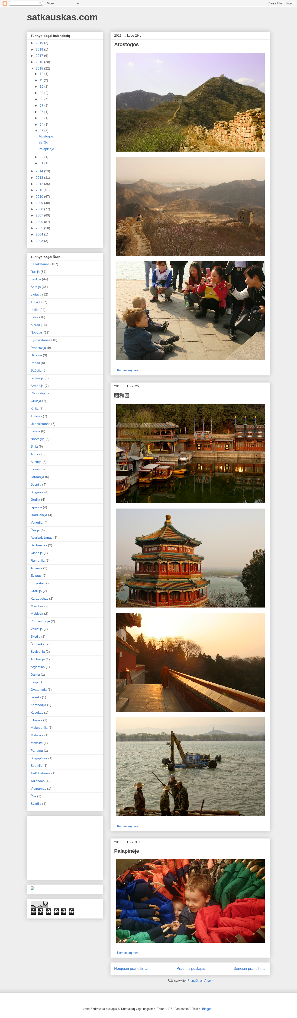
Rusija (35, 272)
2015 (40, 68)
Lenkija (36, 279)
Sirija (34, 446)
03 (42, 131)
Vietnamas (38, 788)
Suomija (36, 765)
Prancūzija (38, 348)
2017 (40, 55)
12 (42, 74)
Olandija (37, 553)
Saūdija (36, 370)
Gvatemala (39, 689)
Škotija (35, 636)
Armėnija (37, 386)
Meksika (37, 743)
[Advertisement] (65, 846)
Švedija (36, 803)
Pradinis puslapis (191, 968)
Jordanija (37, 477)
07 (42, 105)
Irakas (35, 469)
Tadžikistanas (40, 773)
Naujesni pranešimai (131, 968)
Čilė (33, 796)
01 (42, 163)
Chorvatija (38, 393)
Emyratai (37, 583)
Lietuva (36, 294)
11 (42, 80)
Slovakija (37, 378)
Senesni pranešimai (249, 968)
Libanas (36, 720)
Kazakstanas (40, 264)
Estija (35, 682)
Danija (35, 674)
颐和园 (121, 395)
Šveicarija (38, 651)
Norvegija (38, 439)
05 (42, 118)
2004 (40, 234)
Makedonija (39, 727)
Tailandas (38, 781)
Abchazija (38, 659)
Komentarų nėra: (128, 370)
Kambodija (38, 705)
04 (42, 124)
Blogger (207, 1009)
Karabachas (39, 598)
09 (42, 93)
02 (42, 157)
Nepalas (37, 332)
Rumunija (38, 560)
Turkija (35, 302)
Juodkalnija (39, 515)
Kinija (35, 408)
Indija (35, 310)
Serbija (36, 287)
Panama (37, 750)
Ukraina (36, 355)
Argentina (38, 667)
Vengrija (36, 522)
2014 (40, 171)
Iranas (35, 363)
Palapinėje (126, 851)
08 (42, 99)
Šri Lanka (38, 644)
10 (42, 86)
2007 (40, 215)
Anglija (35, 454)
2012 (40, 184)
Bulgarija (37, 492)
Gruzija (36, 401)
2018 (40, 49)
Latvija (35, 431)
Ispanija (36, 507)
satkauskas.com (62, 17)
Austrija (36, 462)
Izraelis (36, 697)
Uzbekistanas (40, 424)
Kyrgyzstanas (40, 340)
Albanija (36, 568)
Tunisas (36, 416)
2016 (40, 62)
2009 (40, 203)
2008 (40, 209)
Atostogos (126, 44)
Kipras (35, 325)
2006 (40, 222)
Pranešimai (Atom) (200, 980)
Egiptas (36, 575)
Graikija (36, 591)
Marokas (37, 606)
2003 (40, 241)
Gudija (35, 499)
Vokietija (37, 629)
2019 (40, 43)
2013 (40, 177)
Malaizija (37, 735)
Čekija (35, 530)
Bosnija (36, 484)
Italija (34, 317)
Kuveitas (37, 712)
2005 (40, 228)
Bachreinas (39, 545)
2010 (40, 196)
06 (42, 112)
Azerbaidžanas (41, 537)
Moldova (37, 613)
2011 (40, 190)
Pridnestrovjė (40, 621)
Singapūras (39, 758)
